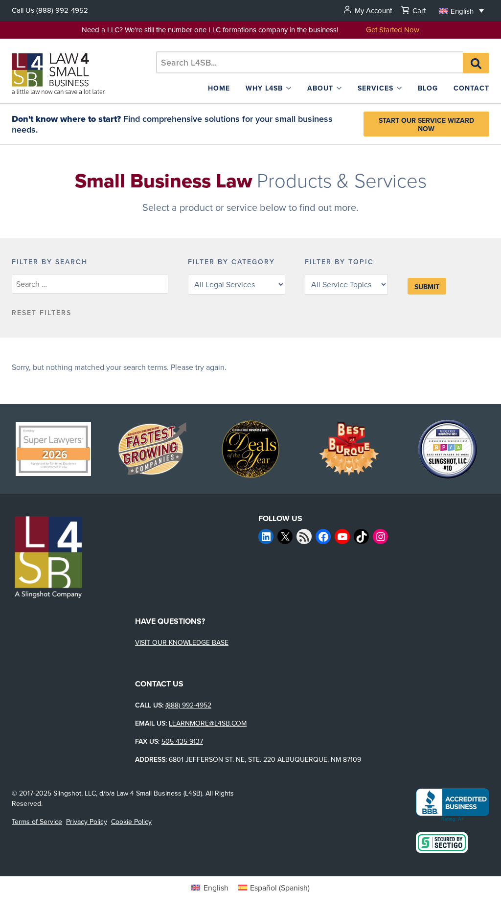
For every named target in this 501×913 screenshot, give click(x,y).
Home (219, 88)
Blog (428, 88)
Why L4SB (264, 88)
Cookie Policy (131, 821)
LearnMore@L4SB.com (208, 723)
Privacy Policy (86, 821)
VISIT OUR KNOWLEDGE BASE (181, 642)
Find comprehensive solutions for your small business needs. (172, 124)
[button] (461, 10)
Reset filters (41, 313)
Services (375, 88)
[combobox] (309, 62)
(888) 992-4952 (62, 10)
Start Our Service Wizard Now (426, 124)
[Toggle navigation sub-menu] (289, 88)
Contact (471, 88)
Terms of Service (37, 821)
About (320, 88)
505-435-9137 (182, 741)
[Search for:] (309, 62)
